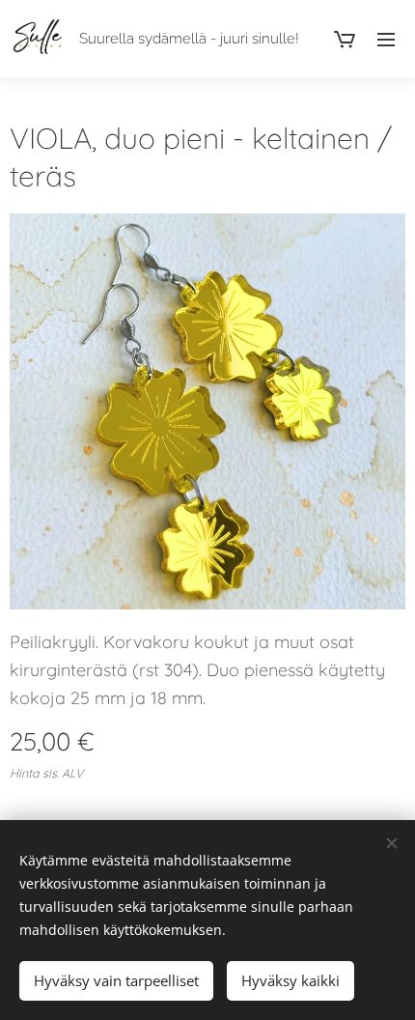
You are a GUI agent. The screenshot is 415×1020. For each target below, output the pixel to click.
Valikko (386, 38)
